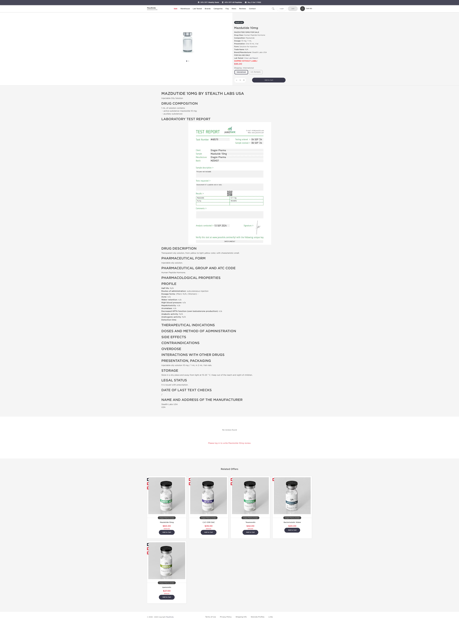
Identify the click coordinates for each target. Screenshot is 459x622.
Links (270, 617)
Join (292, 9)
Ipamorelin (166, 587)
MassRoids (170, 617)
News (234, 9)
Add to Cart (269, 80)
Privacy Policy (226, 617)
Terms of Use (210, 617)
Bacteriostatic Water (292, 522)
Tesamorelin (250, 522)
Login (282, 9)
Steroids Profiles (257, 617)
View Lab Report (251, 58)
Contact (252, 9)
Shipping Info (241, 617)
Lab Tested (197, 9)
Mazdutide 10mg (167, 522)
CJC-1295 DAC (209, 522)
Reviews (242, 9)
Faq (227, 9)
